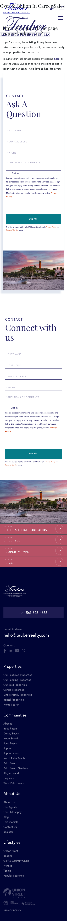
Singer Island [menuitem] (11, 773)
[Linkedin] (10, 650)
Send (33, 219)
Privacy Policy (51, 227)
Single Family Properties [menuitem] (17, 694)
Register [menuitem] (8, 832)
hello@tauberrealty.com (26, 635)
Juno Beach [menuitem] (10, 743)
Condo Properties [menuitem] (13, 690)
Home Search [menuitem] (11, 704)
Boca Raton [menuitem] (10, 728)
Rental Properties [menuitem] (13, 699)
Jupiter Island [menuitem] (11, 753)
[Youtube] (17, 650)
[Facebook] (4, 650)
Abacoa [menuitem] (7, 723)
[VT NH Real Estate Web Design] (33, 893)
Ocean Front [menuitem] (10, 851)
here (56, 59)
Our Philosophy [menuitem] (12, 812)
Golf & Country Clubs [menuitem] (16, 861)
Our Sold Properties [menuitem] (15, 685)
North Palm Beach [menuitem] (14, 758)
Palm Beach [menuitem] (10, 763)
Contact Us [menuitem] (10, 827)
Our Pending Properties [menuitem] (17, 680)
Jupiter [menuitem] (7, 748)
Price (8, 563)
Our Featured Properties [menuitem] (17, 675)
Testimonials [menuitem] (10, 822)
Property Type (16, 552)
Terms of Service (12, 230)
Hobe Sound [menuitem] (10, 738)
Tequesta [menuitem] (8, 778)
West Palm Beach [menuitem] (13, 783)
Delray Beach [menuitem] (11, 733)
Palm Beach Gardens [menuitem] (15, 768)
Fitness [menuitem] (7, 865)
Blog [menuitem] (6, 817)
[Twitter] (23, 650)
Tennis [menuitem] (7, 870)
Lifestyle (12, 541)
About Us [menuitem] (9, 802)
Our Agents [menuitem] (10, 807)
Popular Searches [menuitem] (13, 875)
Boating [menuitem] (8, 856)
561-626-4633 (36, 612)
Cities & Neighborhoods (25, 530)
